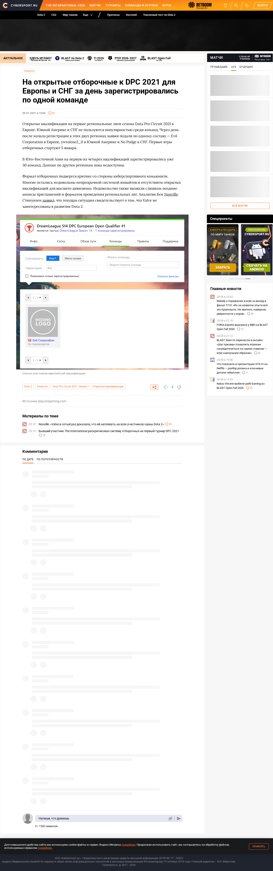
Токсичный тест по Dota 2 (159, 14)
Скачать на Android (256, 267)
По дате (27, 459)
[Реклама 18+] (263, 56)
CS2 (53, 14)
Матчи (95, 5)
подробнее (128, 844)
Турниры (113, 5)
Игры (166, 5)
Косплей (131, 14)
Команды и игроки (141, 5)
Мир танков (70, 14)
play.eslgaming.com (52, 401)
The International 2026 (65, 5)
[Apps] (225, 5)
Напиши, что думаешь (54, 818)
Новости (42, 386)
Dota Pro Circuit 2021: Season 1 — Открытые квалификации (88, 386)
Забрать (222, 267)
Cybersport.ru (110, 865)
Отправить (179, 818)
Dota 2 (41, 14)
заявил (48, 200)
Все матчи (240, 205)
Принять (259, 846)
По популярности (50, 459)
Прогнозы (113, 14)
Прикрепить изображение (170, 818)
